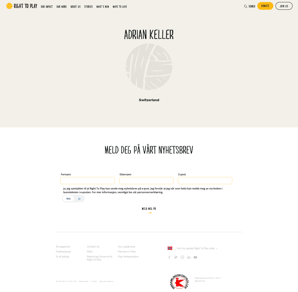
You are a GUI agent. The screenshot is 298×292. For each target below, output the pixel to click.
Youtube (195, 257)
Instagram (182, 257)
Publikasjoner (63, 251)
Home (21, 6)
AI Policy (94, 281)
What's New (103, 6)
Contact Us (93, 246)
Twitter (176, 257)
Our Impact (47, 6)
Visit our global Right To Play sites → (197, 248)
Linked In (189, 257)
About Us (76, 6)
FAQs (90, 251)
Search (252, 6)
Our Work (62, 6)
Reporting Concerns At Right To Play (99, 258)
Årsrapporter (63, 246)
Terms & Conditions (106, 281)
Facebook (169, 257)
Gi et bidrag (62, 256)
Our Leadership (126, 246)
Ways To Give (120, 6)
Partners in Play (127, 251)
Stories (88, 6)
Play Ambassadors (128, 256)
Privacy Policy (83, 281)
